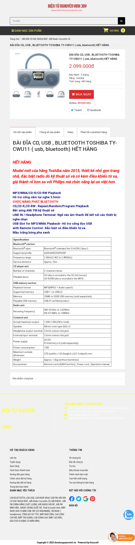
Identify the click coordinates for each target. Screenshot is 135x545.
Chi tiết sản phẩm (22, 132)
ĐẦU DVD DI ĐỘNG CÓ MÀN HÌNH (24, 521)
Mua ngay (83, 94)
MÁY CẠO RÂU (55, 517)
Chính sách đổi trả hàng (21, 478)
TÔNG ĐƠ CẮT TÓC (30, 514)
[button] (121, 20)
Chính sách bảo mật (78, 474)
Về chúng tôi (75, 458)
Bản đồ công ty (76, 462)
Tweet (77, 110)
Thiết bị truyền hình (51, 507)
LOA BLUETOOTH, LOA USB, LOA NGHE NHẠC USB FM (34, 497)
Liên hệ (13, 458)
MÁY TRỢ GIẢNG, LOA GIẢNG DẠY (33, 517)
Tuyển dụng (15, 462)
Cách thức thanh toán (20, 470)
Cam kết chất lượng (78, 478)
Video (70, 132)
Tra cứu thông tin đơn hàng (81, 482)
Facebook (95, 110)
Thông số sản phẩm (49, 132)
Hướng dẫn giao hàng (20, 474)
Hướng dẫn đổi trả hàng (20, 482)
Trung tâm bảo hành (19, 486)
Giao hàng (14, 466)
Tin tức (72, 466)
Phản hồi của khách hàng (94, 132)
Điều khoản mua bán (78, 470)
